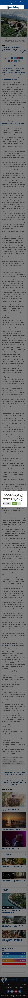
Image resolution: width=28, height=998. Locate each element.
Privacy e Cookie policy (14, 1)
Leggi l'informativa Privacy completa (14, 500)
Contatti (21, 1)
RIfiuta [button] (19, 503)
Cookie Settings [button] (6, 503)
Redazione (7, 1)
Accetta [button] (14, 503)
